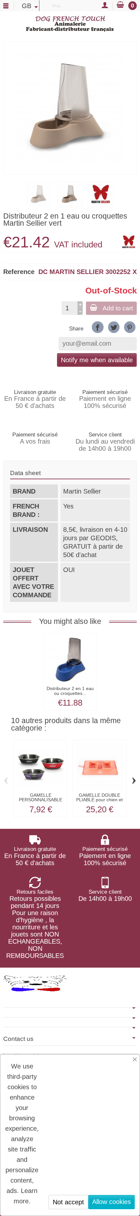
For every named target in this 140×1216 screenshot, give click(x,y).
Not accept (68, 1202)
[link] (97, 327)
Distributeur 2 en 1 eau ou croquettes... (70, 691)
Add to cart (118, 308)
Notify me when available (97, 360)
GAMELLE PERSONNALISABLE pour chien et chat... (40, 800)
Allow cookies (111, 1201)
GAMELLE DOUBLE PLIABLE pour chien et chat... (99, 800)
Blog (56, 5)
